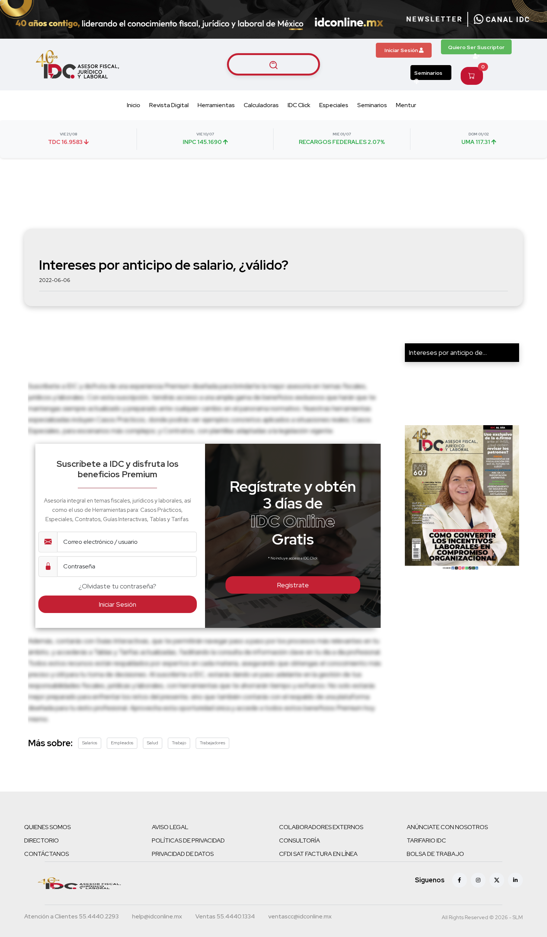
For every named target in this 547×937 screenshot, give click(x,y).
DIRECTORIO (41, 840)
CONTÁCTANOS (46, 854)
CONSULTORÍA (299, 840)
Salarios (89, 743)
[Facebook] (459, 880)
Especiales (333, 105)
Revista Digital (169, 105)
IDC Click (299, 105)
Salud (152, 743)
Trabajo (179, 743)
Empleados (122, 743)
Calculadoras (261, 105)
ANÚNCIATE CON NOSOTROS (447, 827)
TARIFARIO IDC (426, 840)
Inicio (133, 105)
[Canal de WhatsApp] (502, 19)
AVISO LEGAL (170, 827)
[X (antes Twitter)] (496, 880)
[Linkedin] (515, 880)
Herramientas (216, 105)
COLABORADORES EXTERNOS (321, 827)
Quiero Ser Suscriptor (476, 47)
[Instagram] (478, 880)
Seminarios (428, 73)
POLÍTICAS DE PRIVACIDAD (188, 840)
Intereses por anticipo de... (448, 352)
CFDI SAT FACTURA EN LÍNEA (318, 854)
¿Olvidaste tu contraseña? (117, 586)
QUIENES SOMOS (47, 827)
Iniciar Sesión (401, 50)
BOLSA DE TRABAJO (435, 854)
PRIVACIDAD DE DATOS (183, 854)
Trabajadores (212, 743)
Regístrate (293, 585)
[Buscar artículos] (273, 64)
